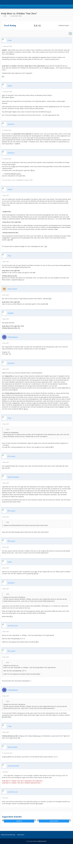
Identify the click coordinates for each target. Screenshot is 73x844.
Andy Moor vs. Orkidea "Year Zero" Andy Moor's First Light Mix (22, 781)
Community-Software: (36, 841)
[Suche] (61, 2)
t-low (4, 16)
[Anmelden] (66, 2)
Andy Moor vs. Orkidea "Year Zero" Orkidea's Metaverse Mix (21, 783)
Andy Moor (54, 821)
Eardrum (20, 180)
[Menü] (70, 2)
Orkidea (19, 821)
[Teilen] (70, 33)
